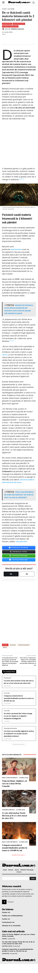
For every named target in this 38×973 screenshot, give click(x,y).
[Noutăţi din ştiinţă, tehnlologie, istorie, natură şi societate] (19, 2)
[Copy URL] (32, 38)
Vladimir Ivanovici (17, 29)
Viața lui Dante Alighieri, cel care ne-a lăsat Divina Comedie (14, 783)
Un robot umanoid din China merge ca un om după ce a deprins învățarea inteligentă (18, 716)
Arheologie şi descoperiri (10, 728)
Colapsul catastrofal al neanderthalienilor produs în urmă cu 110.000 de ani (19, 698)
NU (27, 574)
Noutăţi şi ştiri (19, 24)
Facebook (10, 902)
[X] (12, 38)
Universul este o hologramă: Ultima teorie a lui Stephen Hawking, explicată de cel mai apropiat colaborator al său (28, 661)
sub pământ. (22, 541)
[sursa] (21, 179)
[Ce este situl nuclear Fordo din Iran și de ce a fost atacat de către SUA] (19, 802)
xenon (4, 354)
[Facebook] (5, 38)
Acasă (4, 9)
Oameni (4, 938)
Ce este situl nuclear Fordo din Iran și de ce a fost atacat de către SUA (14, 816)
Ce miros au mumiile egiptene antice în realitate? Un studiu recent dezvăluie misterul (19, 733)
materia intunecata (23, 645)
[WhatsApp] (18, 38)
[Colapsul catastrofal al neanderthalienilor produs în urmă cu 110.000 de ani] (19, 834)
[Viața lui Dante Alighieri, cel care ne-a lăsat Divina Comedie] (19, 769)
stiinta (5, 647)
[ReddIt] (25, 38)
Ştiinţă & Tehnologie (10, 26)
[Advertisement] (19, 968)
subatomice (16, 249)
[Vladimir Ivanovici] (3, 29)
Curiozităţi (11, 9)
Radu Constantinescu (10, 778)
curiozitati (13, 645)
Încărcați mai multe (18, 744)
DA (11, 574)
